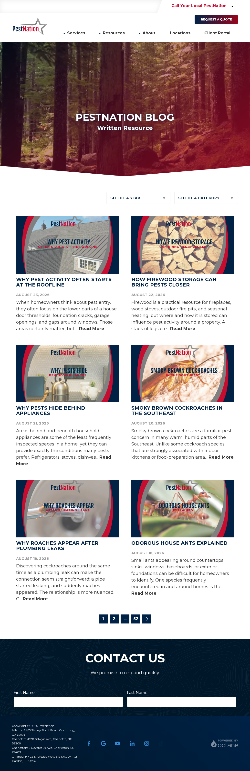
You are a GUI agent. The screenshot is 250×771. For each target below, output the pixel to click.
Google (103, 743)
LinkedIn (132, 743)
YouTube (118, 743)
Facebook (89, 743)
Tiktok (161, 743)
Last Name (137, 692)
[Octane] (224, 743)
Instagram (146, 743)
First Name (24, 692)
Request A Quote (216, 19)
